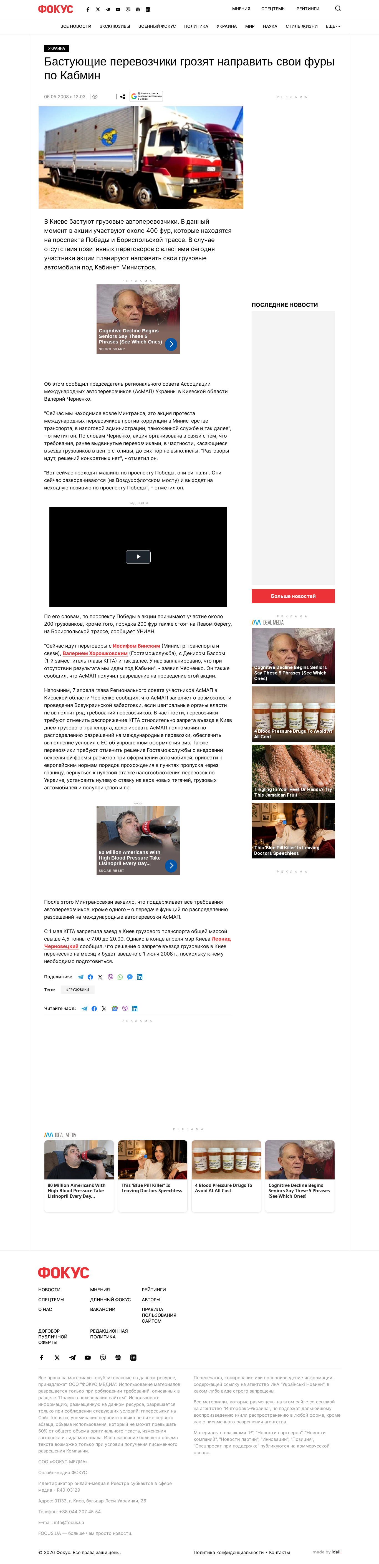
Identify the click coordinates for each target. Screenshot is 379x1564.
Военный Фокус (157, 26)
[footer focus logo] (63, 1273)
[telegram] (72, 1357)
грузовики (79, 989)
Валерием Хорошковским (95, 653)
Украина (227, 26)
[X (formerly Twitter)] (98, 9)
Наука (270, 26)
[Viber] (128, 9)
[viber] (103, 1357)
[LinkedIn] (148, 9)
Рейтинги (308, 9)
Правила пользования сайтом (159, 1315)
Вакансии (102, 1309)
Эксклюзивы (115, 26)
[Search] (338, 8)
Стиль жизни (302, 26)
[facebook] (42, 1357)
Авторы (151, 1299)
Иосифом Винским (136, 646)
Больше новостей (293, 596)
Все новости (75, 26)
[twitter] (57, 1357)
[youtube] (87, 1357)
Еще (330, 26)
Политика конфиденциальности (229, 1552)
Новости (49, 1289)
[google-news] (118, 1357)
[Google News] (138, 9)
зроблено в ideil (327, 1552)
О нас (45, 1309)
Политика (196, 26)
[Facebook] (88, 9)
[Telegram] (108, 9)
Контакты (279, 1552)
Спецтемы (273, 9)
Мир (250, 26)
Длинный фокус (110, 1299)
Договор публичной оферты (52, 1336)
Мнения (241, 9)
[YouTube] (118, 9)
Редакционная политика (109, 1334)
